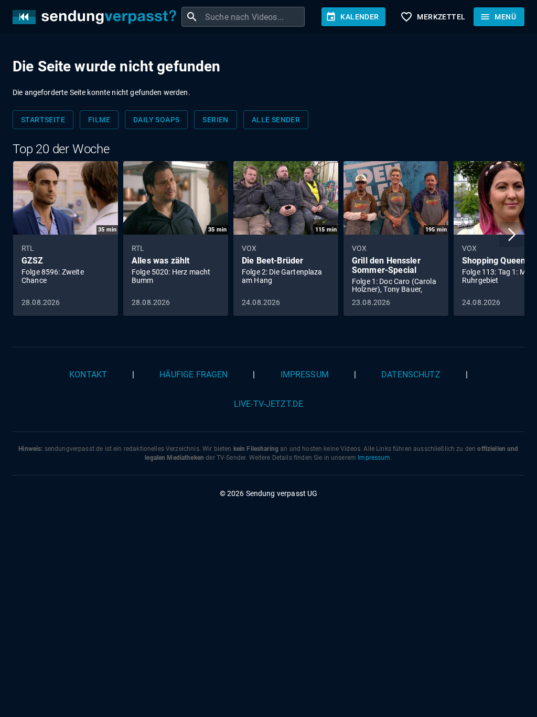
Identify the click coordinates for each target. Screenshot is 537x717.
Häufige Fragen (193, 374)
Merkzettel (432, 16)
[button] (511, 234)
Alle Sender (276, 119)
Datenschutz (411, 374)
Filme (99, 119)
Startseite (43, 119)
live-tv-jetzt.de (268, 404)
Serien (215, 119)
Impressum (305, 374)
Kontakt (88, 374)
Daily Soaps (156, 119)
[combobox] (253, 17)
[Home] (97, 17)
